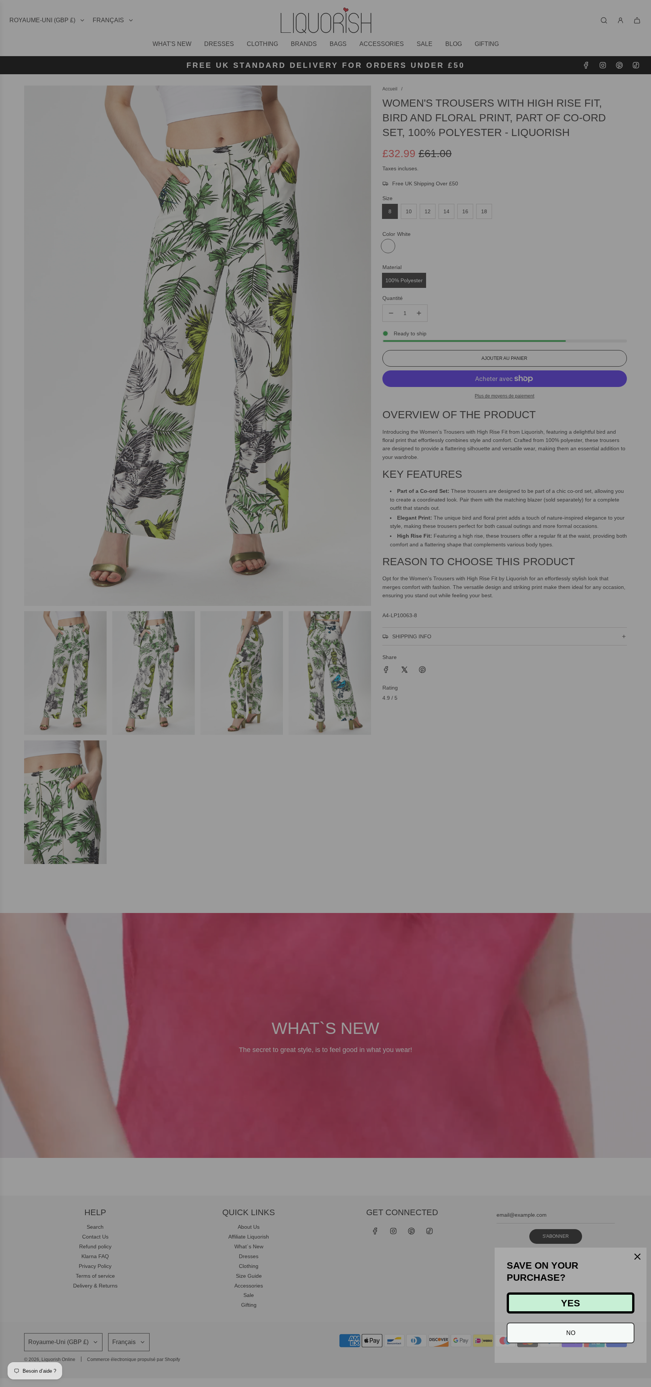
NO (570, 1333)
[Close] (637, 1257)
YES (570, 1303)
